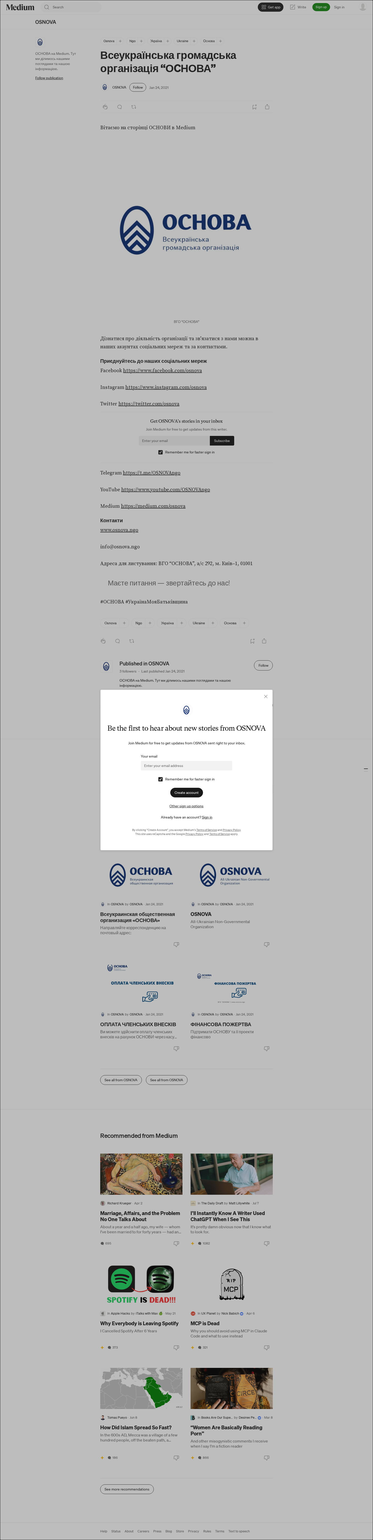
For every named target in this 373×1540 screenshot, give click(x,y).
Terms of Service (206, 830)
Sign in (207, 817)
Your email (149, 756)
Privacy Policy (232, 830)
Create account (187, 792)
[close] (265, 696)
